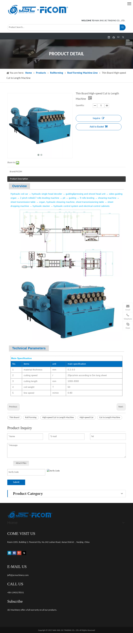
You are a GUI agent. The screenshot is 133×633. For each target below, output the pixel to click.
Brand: (13, 171)
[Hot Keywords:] (123, 27)
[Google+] (119, 37)
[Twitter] (123, 37)
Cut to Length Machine (109, 417)
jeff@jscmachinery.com (18, 575)
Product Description (19, 179)
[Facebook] (114, 37)
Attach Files (21, 463)
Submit (16, 482)
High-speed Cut (86, 417)
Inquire (96, 118)
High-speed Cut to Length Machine (58, 417)
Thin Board (14, 417)
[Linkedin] (109, 37)
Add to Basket (97, 127)
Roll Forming (30, 417)
